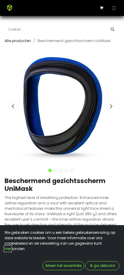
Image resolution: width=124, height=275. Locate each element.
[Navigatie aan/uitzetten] (114, 8)
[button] (13, 106)
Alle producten (18, 40)
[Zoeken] (112, 29)
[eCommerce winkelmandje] (101, 8)
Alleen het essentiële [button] (63, 265)
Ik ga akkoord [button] (102, 265)
